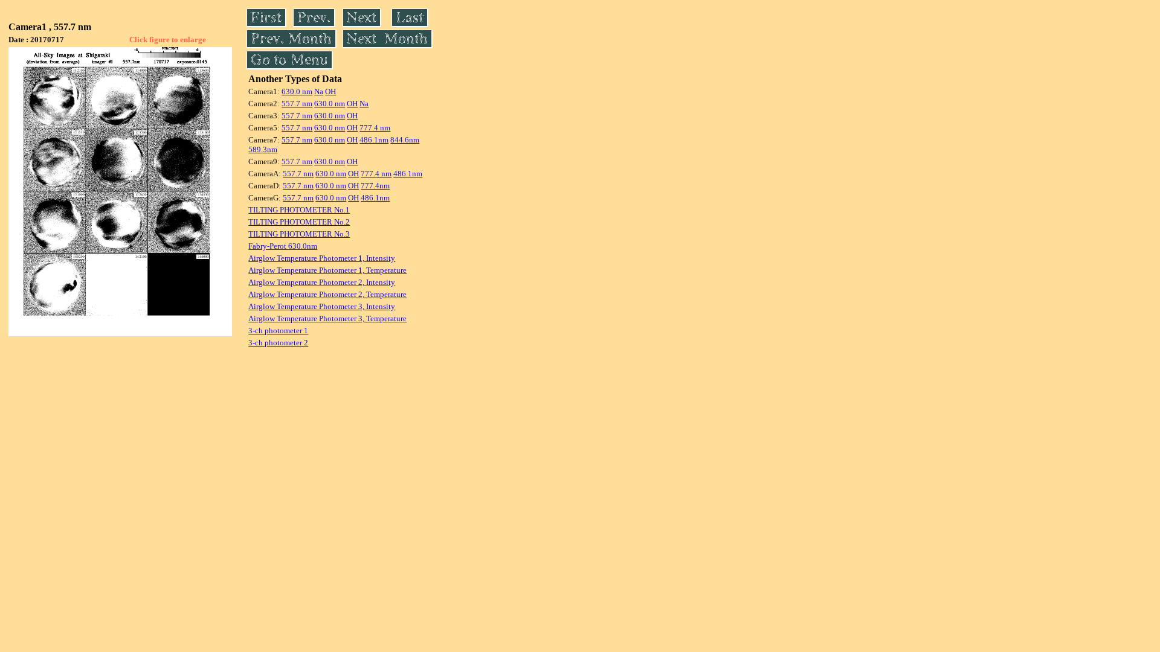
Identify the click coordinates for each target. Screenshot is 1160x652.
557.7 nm (297, 103)
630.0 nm (297, 91)
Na (318, 91)
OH (330, 91)
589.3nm (262, 149)
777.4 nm (374, 127)
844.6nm (404, 139)
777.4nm (375, 185)
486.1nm (373, 139)
